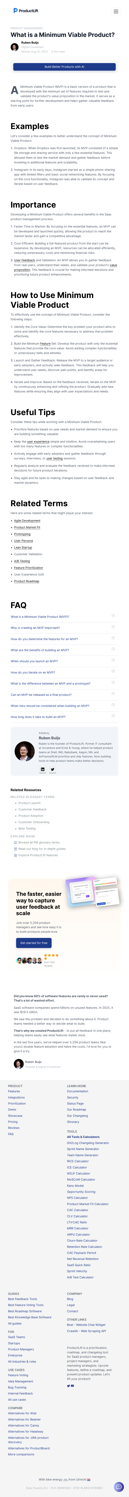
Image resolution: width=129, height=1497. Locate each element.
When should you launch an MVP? (34, 661)
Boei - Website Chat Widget (86, 1325)
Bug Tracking (17, 1387)
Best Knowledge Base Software (29, 1317)
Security (72, 1097)
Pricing (13, 1122)
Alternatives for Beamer (24, 1419)
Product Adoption (30, 815)
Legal (71, 1305)
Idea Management (20, 1381)
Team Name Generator (82, 1155)
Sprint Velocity (77, 1271)
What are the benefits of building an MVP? (40, 650)
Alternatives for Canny (23, 1425)
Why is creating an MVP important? (35, 628)
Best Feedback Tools (22, 1299)
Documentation (77, 1091)
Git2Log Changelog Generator (88, 1143)
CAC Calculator (77, 1210)
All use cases (17, 1399)
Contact (72, 1311)
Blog (70, 1299)
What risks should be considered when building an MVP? (50, 706)
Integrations (16, 1097)
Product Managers (21, 1349)
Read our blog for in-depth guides (42, 849)
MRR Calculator (78, 1228)
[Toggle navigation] (116, 11)
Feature (45, 343)
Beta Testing (27, 828)
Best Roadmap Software (25, 1311)
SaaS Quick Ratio (79, 1265)
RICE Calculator (78, 1161)
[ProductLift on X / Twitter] (68, 1386)
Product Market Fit (27, 527)
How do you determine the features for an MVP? (44, 639)
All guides (15, 1323)
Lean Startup (23, 547)
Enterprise (15, 1355)
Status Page (75, 1103)
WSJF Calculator (78, 1173)
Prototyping (22, 534)
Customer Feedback (32, 809)
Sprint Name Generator (83, 1149)
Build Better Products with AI (64, 66)
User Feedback (24, 260)
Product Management (27, 28)
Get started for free (33, 943)
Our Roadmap (76, 1109)
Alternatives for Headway (25, 1431)
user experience (38, 441)
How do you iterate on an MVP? (33, 672)
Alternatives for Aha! (22, 1413)
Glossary (73, 1122)
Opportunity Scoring (81, 1191)
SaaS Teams (16, 1337)
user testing (54, 458)
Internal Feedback (20, 1393)
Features (14, 1091)
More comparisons (21, 1454)
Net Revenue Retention (83, 1259)
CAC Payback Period (81, 1253)
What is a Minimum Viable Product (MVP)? (40, 616)
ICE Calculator (77, 1167)
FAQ (10, 1134)
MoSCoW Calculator (81, 1179)
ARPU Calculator (78, 1234)
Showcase (15, 1115)
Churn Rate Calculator (82, 1240)
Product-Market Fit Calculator (88, 1204)
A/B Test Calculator (80, 1277)
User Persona (23, 540)
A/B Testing (22, 561)
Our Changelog (77, 1115)
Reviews (13, 1128)
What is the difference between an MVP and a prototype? (50, 683)
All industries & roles (22, 1361)
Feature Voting (18, 1375)
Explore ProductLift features (38, 855)
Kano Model (75, 1185)
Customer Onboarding (33, 822)
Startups (14, 1343)
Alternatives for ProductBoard (29, 1448)
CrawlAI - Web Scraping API (86, 1331)
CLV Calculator (77, 1216)
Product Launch (29, 803)
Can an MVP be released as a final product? (41, 694)
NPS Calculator (77, 1198)
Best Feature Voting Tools (26, 1305)
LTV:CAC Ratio (77, 1222)
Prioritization (17, 1103)
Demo (12, 1109)
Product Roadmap (26, 581)
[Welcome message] (119, 1487)
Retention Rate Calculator (84, 1247)
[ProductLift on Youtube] (72, 1386)
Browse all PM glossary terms (39, 842)
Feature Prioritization (28, 567)
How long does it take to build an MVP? (38, 717)
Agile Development (27, 520)
